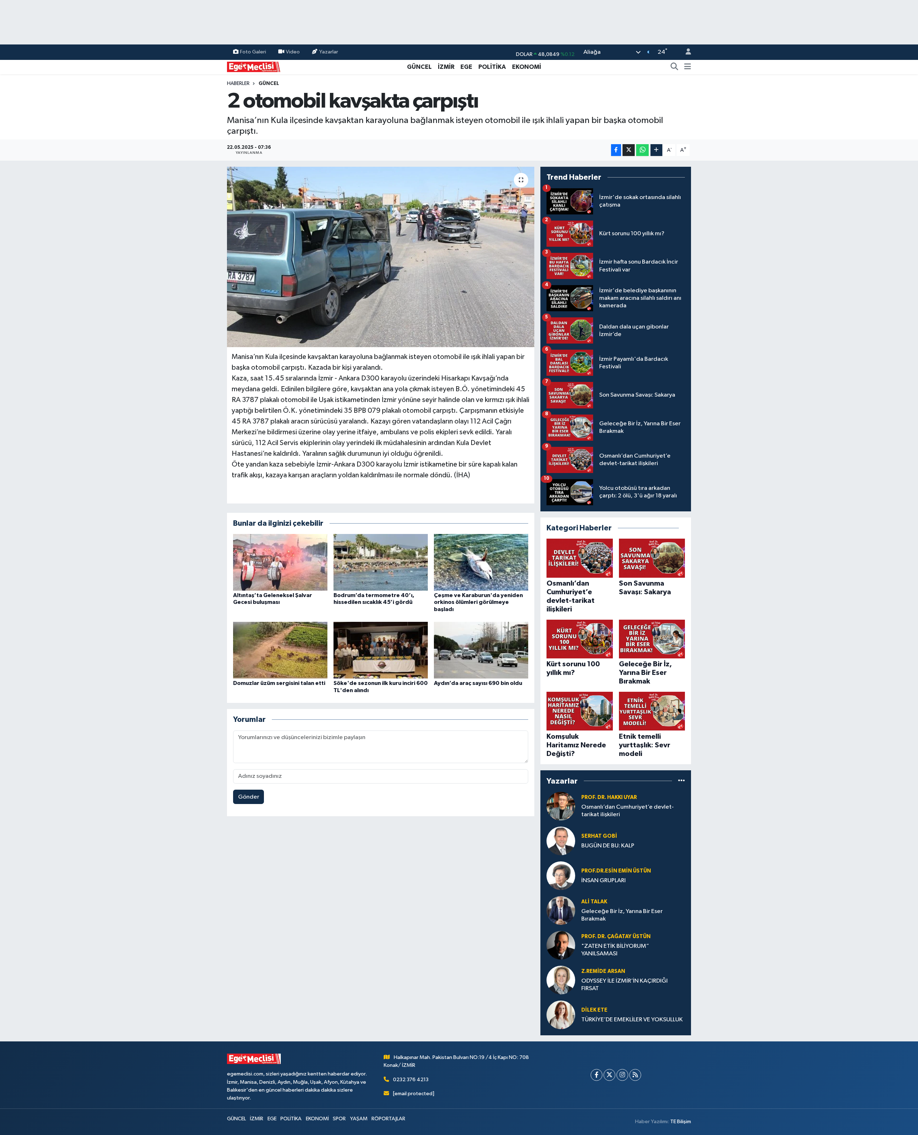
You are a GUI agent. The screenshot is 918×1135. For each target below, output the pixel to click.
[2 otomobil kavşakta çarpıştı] (380, 257)
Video (293, 52)
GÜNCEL (419, 67)
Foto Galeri (253, 52)
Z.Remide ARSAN (603, 971)
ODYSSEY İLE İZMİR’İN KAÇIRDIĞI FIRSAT (624, 985)
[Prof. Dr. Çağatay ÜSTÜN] (560, 945)
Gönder (248, 797)
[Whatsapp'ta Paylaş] (642, 150)
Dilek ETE (594, 1010)
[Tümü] (681, 781)
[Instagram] (622, 1075)
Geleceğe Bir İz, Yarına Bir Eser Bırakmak (622, 915)
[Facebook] (596, 1075)
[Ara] (674, 67)
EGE (466, 67)
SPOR (339, 1118)
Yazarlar (328, 52)
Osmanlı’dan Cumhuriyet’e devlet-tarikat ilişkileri (627, 811)
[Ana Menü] (687, 67)
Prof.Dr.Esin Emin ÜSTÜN (616, 871)
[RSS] (635, 1075)
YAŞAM (359, 1118)
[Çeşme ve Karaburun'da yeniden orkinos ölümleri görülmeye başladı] (481, 562)
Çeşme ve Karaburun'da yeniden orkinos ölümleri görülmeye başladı (478, 602)
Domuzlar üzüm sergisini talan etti (279, 683)
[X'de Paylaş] (629, 150)
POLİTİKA (492, 67)
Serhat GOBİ (599, 836)
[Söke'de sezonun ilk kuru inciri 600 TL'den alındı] (380, 650)
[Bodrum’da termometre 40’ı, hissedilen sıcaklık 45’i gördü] (380, 562)
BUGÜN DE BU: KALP (607, 846)
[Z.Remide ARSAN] (560, 980)
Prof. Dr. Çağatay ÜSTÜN (615, 936)
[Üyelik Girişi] (685, 52)
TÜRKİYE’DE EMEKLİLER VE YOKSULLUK (632, 1020)
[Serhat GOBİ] (560, 841)
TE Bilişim (680, 1121)
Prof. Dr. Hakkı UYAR (609, 797)
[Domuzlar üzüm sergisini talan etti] (280, 650)
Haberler (238, 83)
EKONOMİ (526, 67)
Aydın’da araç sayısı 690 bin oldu (478, 683)
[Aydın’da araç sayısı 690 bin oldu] (481, 650)
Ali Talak (594, 901)
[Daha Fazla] (656, 150)
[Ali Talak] (560, 910)
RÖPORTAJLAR (388, 1118)
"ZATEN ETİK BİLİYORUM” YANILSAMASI (615, 950)
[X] (609, 1075)
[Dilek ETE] (560, 1015)
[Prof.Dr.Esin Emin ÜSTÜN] (560, 875)
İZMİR (446, 67)
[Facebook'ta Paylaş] (616, 150)
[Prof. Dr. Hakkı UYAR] (560, 806)
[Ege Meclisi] (254, 66)
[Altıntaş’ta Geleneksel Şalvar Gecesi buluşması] (280, 562)
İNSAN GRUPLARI (603, 881)
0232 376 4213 (411, 1079)
